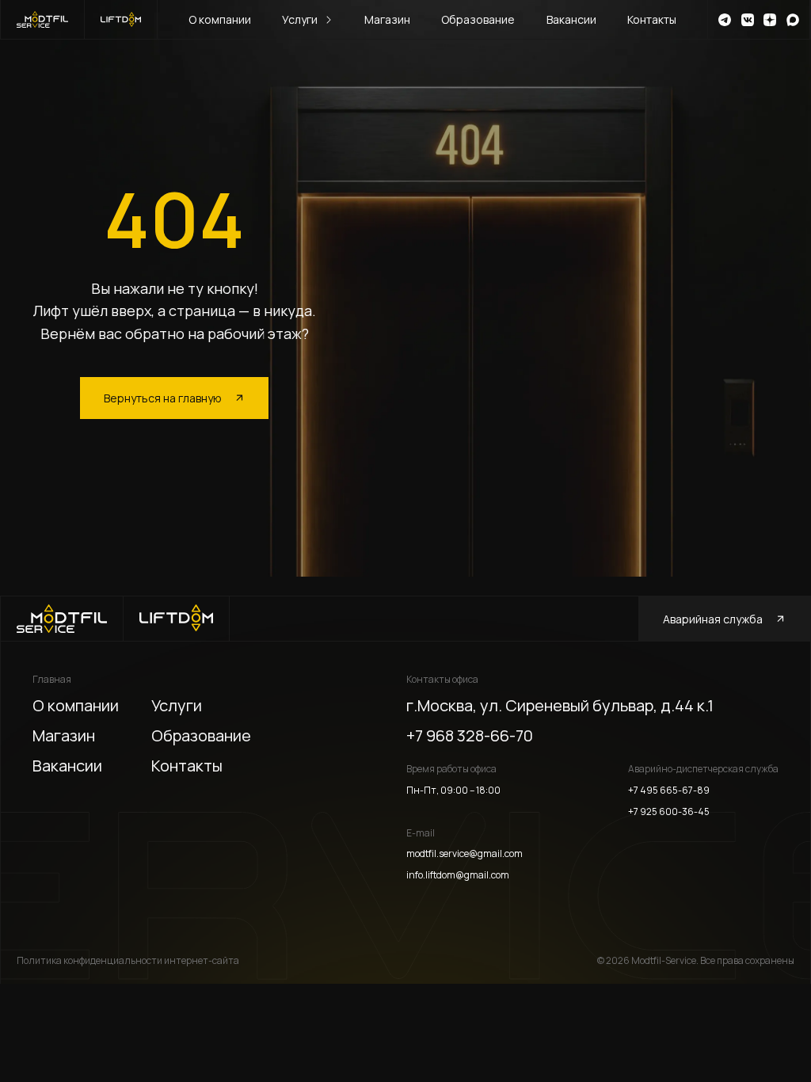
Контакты (651, 19)
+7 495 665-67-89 (669, 790)
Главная (51, 679)
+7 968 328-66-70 (469, 735)
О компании (219, 19)
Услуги (300, 19)
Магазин (387, 19)
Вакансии (571, 19)
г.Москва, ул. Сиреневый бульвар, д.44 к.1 (560, 705)
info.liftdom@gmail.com (457, 875)
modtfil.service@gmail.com (464, 854)
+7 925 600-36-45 (669, 812)
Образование (478, 19)
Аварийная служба (713, 619)
